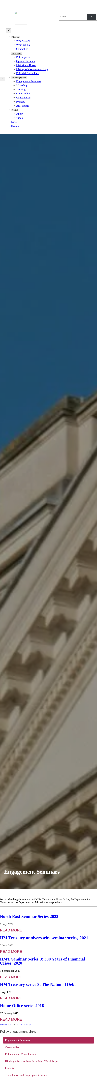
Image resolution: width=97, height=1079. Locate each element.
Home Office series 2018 (22, 1006)
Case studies (12, 1047)
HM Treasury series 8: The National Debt (38, 984)
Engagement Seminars (17, 1040)
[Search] (91, 17)
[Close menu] (8, 31)
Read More (11, 930)
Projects (9, 1068)
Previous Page (5, 1024)
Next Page (27, 1024)
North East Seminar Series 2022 (29, 916)
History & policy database (36, 13)
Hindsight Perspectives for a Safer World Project (32, 1061)
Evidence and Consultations (20, 1054)
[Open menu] (2, 79)
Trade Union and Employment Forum (26, 1075)
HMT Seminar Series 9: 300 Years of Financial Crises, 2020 (42, 961)
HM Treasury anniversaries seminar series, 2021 (44, 938)
